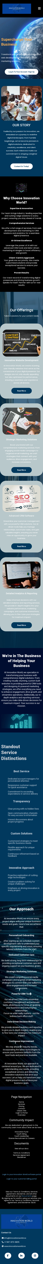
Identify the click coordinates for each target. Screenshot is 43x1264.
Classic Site (21, 1110)
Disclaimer (21, 1157)
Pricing (21, 1106)
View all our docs (21, 1148)
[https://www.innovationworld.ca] (16, 9)
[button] (39, 8)
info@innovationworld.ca (15, 1238)
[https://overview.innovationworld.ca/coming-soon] (8, 1256)
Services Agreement (21, 1155)
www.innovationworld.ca (15, 1246)
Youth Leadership (21, 1136)
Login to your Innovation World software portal (21, 1174)
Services (21, 1104)
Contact (21, 1108)
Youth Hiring (21, 1134)
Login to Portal (21, 1113)
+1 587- (7, 1242)
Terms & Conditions (21, 1153)
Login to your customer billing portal (22, 1179)
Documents (27, 1196)
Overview (21, 1115)
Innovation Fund (21, 1132)
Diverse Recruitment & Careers (22, 1138)
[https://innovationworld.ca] (21, 1221)
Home (21, 1102)
